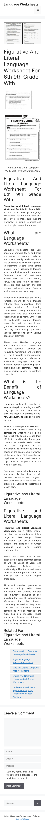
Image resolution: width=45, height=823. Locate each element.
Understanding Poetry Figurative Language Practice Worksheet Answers (24, 692)
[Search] (37, 803)
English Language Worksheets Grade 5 (23, 661)
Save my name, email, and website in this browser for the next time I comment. (21, 774)
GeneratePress (22, 819)
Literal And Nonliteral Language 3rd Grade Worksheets (23, 679)
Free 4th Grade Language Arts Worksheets (26, 669)
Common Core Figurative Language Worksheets (25, 653)
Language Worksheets (21, 4)
